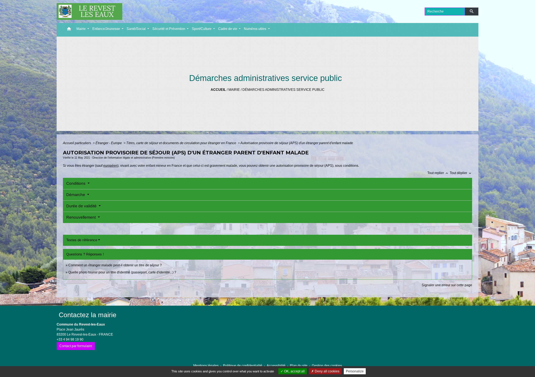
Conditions (76, 183)
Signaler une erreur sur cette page (447, 285)
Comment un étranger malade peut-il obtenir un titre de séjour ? (115, 265)
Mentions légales (206, 365)
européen (110, 165)
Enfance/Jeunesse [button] (106, 29)
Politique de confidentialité (242, 365)
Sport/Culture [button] (202, 29)
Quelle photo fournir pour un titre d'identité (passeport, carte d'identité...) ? (122, 272)
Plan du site (298, 365)
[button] (69, 30)
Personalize (355, 371)
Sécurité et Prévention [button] (169, 29)
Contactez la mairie (87, 315)
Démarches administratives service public (283, 89)
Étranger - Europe (109, 143)
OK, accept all (294, 371)
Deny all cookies (326, 371)
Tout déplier (461, 173)
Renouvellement (81, 217)
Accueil (218, 89)
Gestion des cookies (327, 365)
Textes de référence (81, 240)
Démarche (76, 194)
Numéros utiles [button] (255, 29)
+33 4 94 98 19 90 (70, 339)
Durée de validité (82, 206)
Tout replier (438, 173)
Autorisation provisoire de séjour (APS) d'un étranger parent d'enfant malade (296, 143)
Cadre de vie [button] (228, 29)
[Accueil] (89, 11)
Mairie (234, 89)
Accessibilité (276, 365)
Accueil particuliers (77, 143)
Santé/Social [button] (136, 29)
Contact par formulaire (75, 346)
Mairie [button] (81, 29)
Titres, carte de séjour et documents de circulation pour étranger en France (181, 143)
